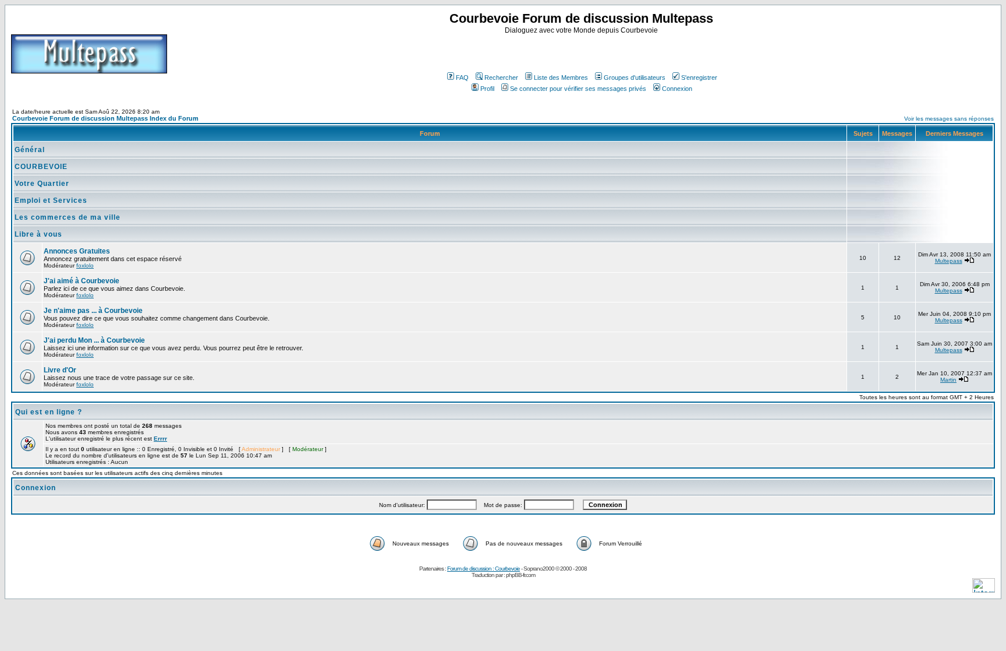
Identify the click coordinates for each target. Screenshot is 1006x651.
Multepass (948, 261)
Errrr (160, 438)
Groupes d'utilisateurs (634, 77)
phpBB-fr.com (520, 575)
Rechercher (501, 77)
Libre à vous (38, 234)
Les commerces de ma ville (68, 217)
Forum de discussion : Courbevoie (483, 568)
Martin (948, 379)
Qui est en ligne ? (48, 412)
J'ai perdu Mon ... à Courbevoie (94, 340)
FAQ (462, 77)
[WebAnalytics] (983, 589)
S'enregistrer (699, 77)
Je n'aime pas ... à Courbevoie (93, 311)
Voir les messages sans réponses (949, 118)
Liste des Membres (561, 77)
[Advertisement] (583, 51)
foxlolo (85, 265)
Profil (487, 88)
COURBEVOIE (41, 167)
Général (30, 150)
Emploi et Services (51, 200)
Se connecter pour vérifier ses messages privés (578, 88)
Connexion (677, 88)
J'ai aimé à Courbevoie (81, 281)
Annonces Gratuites (77, 251)
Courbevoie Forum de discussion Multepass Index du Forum (105, 118)
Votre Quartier (42, 184)
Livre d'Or (60, 370)
